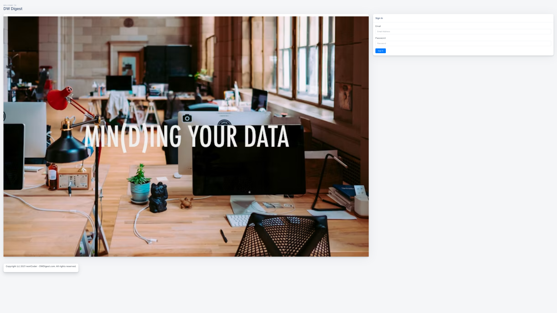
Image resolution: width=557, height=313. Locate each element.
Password (380, 38)
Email (378, 26)
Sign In (380, 51)
